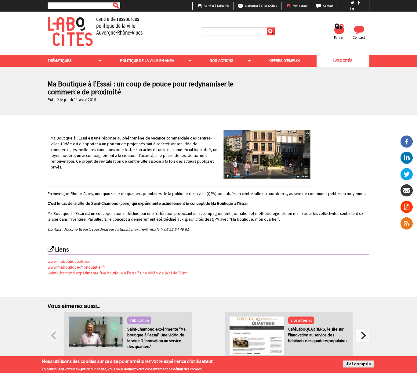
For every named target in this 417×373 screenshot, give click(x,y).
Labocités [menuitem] (343, 60)
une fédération (160, 213)
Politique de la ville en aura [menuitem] (147, 60)
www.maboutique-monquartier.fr (76, 267)
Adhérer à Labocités (216, 6)
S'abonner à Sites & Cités (261, 6)
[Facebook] (407, 141)
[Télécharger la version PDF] (407, 206)
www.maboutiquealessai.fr (71, 261)
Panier (339, 37)
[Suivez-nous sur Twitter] (352, 2)
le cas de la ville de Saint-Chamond (88, 203)
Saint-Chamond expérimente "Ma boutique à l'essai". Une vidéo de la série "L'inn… (119, 273)
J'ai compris (358, 364)
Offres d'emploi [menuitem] (284, 60)
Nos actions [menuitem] (222, 60)
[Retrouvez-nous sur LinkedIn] (352, 8)
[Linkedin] (407, 157)
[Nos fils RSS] (407, 223)
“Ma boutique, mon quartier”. (254, 219)
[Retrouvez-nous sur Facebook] (358, 2)
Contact (328, 6)
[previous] (54, 335)
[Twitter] (407, 173)
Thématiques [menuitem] (60, 60)
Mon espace (300, 6)
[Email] (407, 190)
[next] (362, 335)
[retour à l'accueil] (95, 31)
